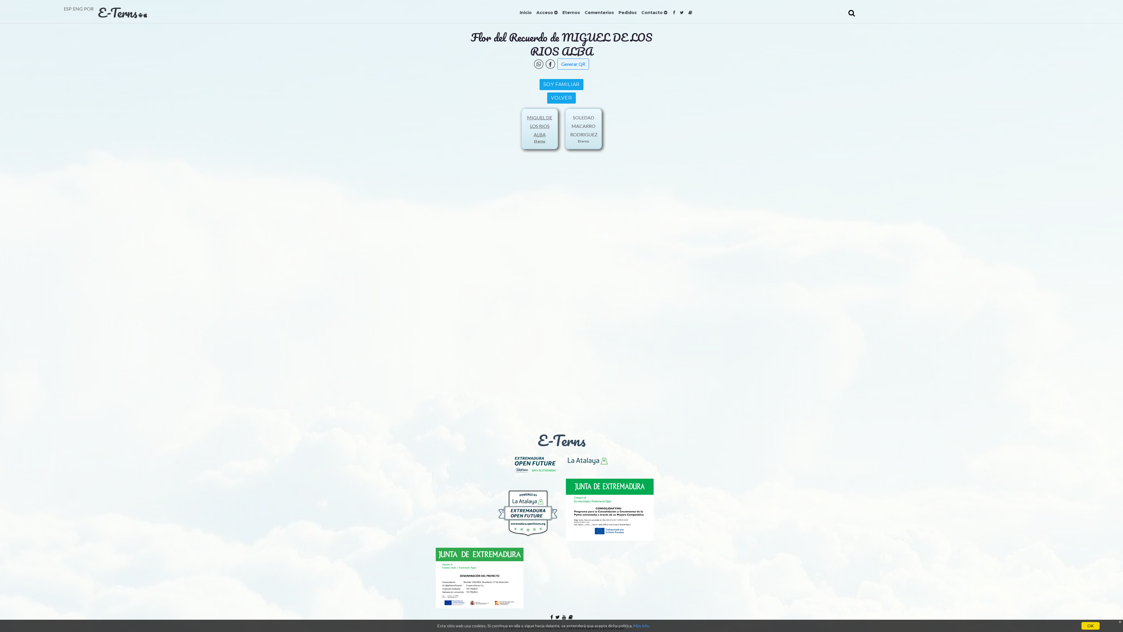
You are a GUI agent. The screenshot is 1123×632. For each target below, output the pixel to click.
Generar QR (573, 64)
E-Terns (117, 12)
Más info (641, 625)
